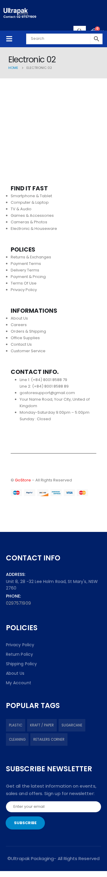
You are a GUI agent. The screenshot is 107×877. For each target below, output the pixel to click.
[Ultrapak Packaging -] (20, 13)
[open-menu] (9, 38)
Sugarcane (72, 725)
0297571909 (18, 603)
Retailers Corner (48, 739)
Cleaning (17, 739)
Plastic (15, 725)
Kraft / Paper (42, 725)
